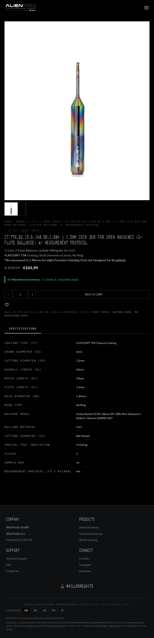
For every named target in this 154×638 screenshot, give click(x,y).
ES (44, 610)
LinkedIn (84, 558)
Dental (21, 221)
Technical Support (16, 558)
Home (8, 221)
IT (62, 610)
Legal (126, 604)
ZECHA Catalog (88, 540)
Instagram (85, 565)
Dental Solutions (89, 527)
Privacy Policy (89, 604)
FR (53, 610)
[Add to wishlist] (7, 304)
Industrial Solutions (91, 533)
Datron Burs (122, 312)
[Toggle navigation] (146, 7)
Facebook (85, 571)
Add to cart (94, 294)
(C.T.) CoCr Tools (46, 221)
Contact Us (12, 571)
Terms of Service (110, 604)
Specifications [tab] (23, 328)
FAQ (8, 565)
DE (35, 610)
